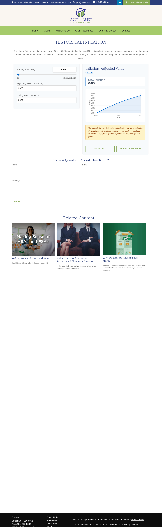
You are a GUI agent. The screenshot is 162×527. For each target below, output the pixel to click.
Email (85, 165)
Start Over (100, 149)
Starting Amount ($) (26, 69)
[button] (35, 30)
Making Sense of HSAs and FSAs (30, 258)
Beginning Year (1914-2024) (30, 83)
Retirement (52, 520)
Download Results (130, 149)
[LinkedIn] (119, 2)
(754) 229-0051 (83, 2)
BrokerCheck (137, 519)
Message (16, 180)
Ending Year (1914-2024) (28, 95)
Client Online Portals (138, 2)
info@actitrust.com (104, 2)
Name (14, 165)
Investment (52, 523)
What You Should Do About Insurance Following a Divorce (75, 260)
